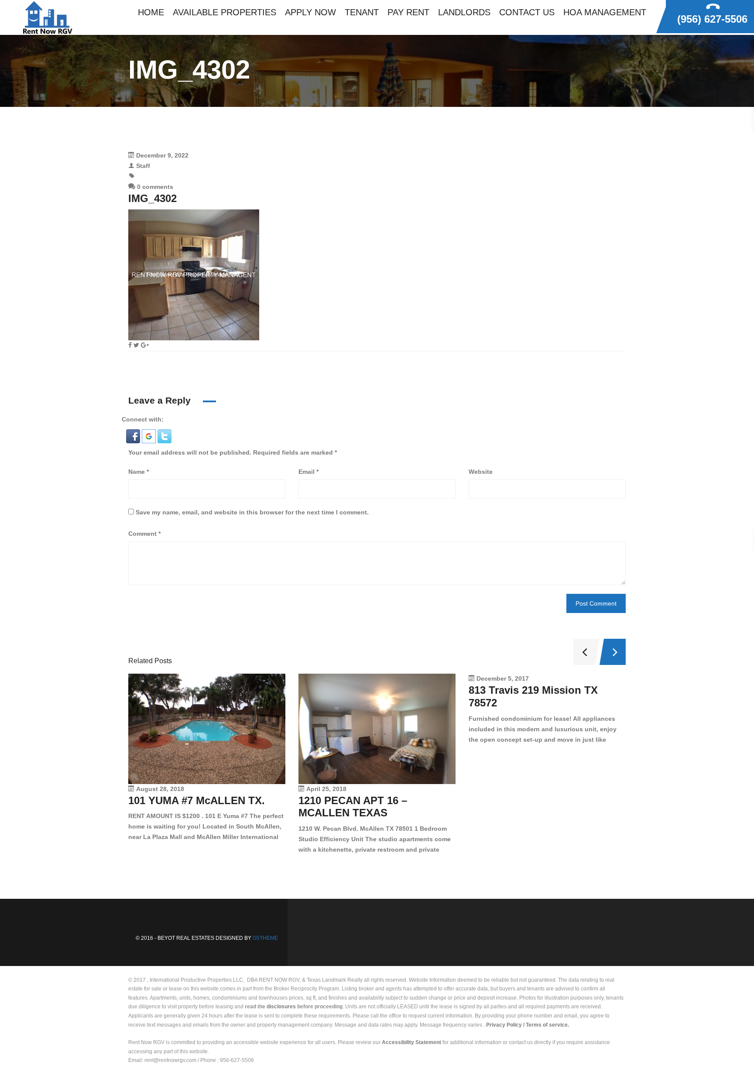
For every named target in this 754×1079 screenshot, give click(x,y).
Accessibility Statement (411, 1042)
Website (481, 471)
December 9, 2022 (162, 155)
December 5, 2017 (502, 678)
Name (138, 471)
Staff (143, 165)
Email (308, 471)
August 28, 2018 (160, 788)
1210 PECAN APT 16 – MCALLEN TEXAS (352, 807)
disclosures (281, 1007)
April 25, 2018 (326, 788)
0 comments (154, 186)
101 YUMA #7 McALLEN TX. (196, 800)
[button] (134, 435)
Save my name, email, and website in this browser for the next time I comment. (252, 512)
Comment (144, 533)
